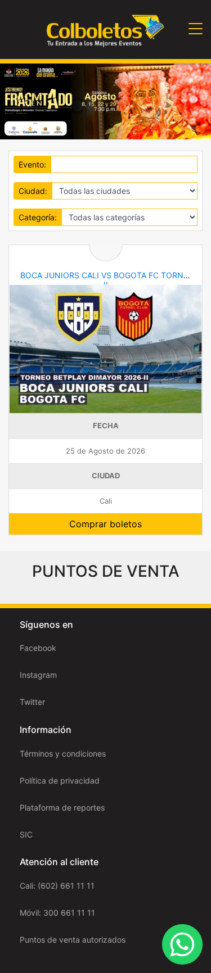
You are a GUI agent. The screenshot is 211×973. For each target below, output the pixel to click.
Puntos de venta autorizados (72, 939)
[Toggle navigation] (195, 29)
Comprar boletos (105, 524)
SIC (26, 834)
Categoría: (38, 217)
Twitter (32, 702)
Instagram (38, 675)
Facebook (38, 648)
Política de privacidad (60, 780)
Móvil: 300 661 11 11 (57, 912)
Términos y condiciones (63, 753)
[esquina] (105, 100)
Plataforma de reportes (62, 807)
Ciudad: (33, 191)
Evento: (32, 164)
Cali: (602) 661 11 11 (57, 885)
